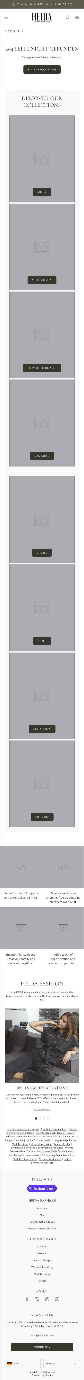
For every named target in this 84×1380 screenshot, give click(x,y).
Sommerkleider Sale (50, 1159)
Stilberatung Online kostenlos (57, 1155)
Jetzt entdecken (42, 1109)
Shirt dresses (42, 280)
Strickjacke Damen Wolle (47, 1136)
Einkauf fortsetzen (42, 69)
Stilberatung (69, 1136)
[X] (37, 1299)
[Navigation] (6, 17)
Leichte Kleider (62, 1144)
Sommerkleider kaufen (50, 1147)
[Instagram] (47, 1299)
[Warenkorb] (77, 17)
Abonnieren (42, 1347)
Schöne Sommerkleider (18, 1136)
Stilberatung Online (41, 1144)
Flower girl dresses (42, 368)
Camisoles (42, 456)
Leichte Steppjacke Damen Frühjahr (55, 1132)
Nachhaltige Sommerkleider (24, 1155)
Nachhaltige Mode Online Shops (54, 1151)
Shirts (42, 191)
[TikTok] (57, 1299)
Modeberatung (20, 1144)
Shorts (42, 552)
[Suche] (67, 17)
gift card (42, 817)
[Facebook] (27, 1299)
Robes (42, 641)
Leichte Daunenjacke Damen (23, 1129)
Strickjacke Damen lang (54, 1129)
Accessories (42, 729)
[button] (36, 1118)
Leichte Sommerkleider (38, 1140)
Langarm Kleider (14, 1140)
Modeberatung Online (25, 1159)
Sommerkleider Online (23, 1147)
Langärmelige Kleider (65, 1140)
